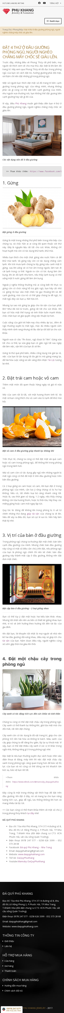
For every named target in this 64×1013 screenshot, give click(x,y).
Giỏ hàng (9, 965)
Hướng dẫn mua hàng (15, 985)
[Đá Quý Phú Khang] (18, 11)
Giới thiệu (9, 941)
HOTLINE (13, 3)
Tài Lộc (51, 360)
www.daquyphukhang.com (31, 854)
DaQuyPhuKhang (25, 857)
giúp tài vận (33, 513)
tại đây (30, 813)
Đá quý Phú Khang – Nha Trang (36, 847)
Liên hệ (8, 946)
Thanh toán (10, 970)
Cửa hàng (9, 960)
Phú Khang (20, 103)
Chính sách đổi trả (14, 990)
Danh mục (54, 21)
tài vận (5, 640)
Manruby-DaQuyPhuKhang (31, 861)
